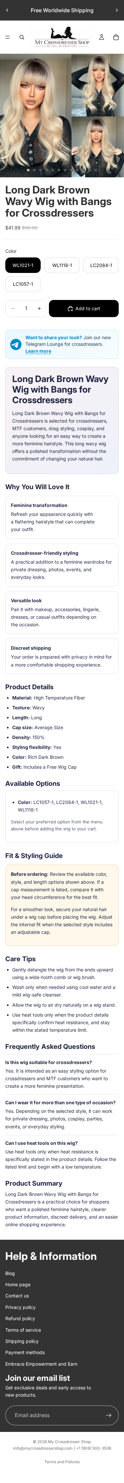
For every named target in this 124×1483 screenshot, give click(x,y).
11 (90, 170)
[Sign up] (109, 1415)
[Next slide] (116, 10)
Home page (17, 1284)
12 (96, 170)
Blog (10, 1273)
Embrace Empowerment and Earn (41, 1363)
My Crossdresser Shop (69, 1441)
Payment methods (25, 1352)
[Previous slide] (7, 10)
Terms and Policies (62, 1461)
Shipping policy (22, 1341)
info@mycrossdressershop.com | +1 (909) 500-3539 (62, 1448)
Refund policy (20, 1318)
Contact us (17, 1295)
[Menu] (7, 37)
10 (84, 170)
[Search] (22, 37)
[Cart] (116, 37)
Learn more (38, 351)
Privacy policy (20, 1307)
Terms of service (23, 1329)
